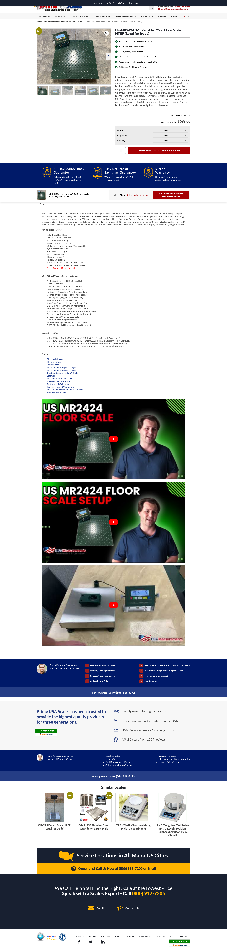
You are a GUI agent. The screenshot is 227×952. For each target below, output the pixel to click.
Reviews (183, 936)
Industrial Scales (51, 21)
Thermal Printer (54, 362)
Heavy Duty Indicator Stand (60, 381)
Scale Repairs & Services (125, 16)
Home (39, 21)
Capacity (122, 135)
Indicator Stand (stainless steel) (61, 378)
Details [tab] (43, 204)
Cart (187, 16)
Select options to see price (139, 195)
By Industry (60, 16)
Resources (146, 16)
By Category (44, 16)
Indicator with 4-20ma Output (60, 386)
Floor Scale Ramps (55, 359)
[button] (106, 33)
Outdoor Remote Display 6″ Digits (62, 373)
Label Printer (53, 364)
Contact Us (132, 908)
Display (121, 140)
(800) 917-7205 (131, 869)
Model (120, 130)
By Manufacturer (80, 16)
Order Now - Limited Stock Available (159, 150)
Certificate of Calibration (58, 384)
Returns (130, 936)
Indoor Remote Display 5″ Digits (61, 370)
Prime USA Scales (59, 6)
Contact (175, 16)
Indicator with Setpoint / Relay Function (65, 389)
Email (151, 869)
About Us (162, 16)
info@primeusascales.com (174, 8)
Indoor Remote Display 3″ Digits (61, 367)
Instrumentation (103, 16)
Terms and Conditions (165, 936)
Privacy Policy (145, 936)
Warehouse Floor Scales (71, 21)
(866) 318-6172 (125, 692)
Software (51, 375)
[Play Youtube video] (113, 439)
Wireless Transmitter (56, 392)
